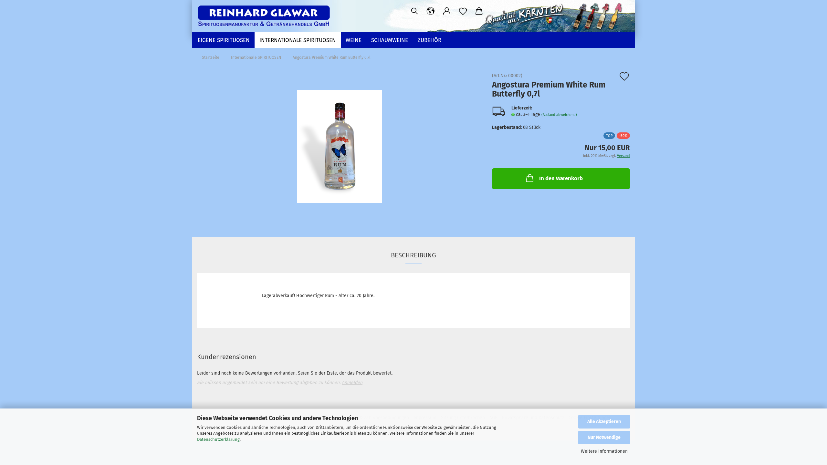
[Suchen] (414, 11)
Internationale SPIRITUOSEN (297, 40)
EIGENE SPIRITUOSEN (224, 40)
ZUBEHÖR (429, 40)
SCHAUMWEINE (389, 40)
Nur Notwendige (604, 437)
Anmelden (352, 382)
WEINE (353, 40)
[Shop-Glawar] (266, 16)
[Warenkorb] (479, 11)
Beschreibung (413, 255)
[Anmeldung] (447, 11)
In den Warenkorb (561, 178)
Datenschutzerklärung (218, 439)
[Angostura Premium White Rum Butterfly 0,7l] (339, 146)
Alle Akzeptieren (604, 421)
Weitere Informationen (604, 451)
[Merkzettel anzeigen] (463, 11)
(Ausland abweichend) (559, 115)
